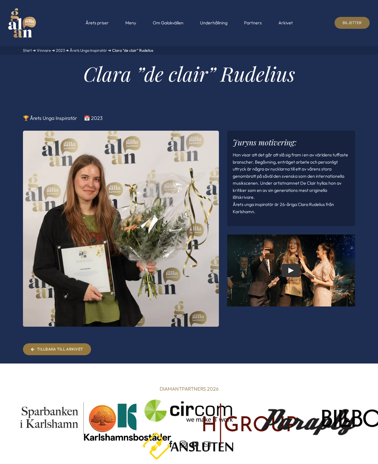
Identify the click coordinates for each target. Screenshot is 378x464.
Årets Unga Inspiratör (88, 50)
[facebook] (170, 444)
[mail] (207, 444)
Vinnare (44, 50)
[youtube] (195, 444)
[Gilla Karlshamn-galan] (22, 10)
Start (27, 50)
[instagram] (183, 444)
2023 (60, 50)
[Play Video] (291, 270)
